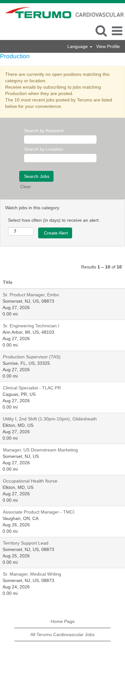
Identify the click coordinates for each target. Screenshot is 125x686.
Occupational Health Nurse (30, 480)
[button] (117, 31)
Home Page (63, 621)
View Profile (108, 46)
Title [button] (8, 282)
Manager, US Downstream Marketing (40, 449)
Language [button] (78, 46)
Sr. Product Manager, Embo (31, 294)
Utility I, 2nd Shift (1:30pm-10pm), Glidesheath (50, 418)
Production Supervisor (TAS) (32, 356)
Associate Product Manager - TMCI (38, 511)
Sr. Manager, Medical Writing (32, 574)
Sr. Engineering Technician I (31, 325)
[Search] (101, 30)
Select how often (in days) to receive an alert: (54, 220)
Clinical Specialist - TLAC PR (32, 387)
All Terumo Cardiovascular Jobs (62, 634)
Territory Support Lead (25, 543)
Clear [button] (25, 186)
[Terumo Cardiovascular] (62, 12)
